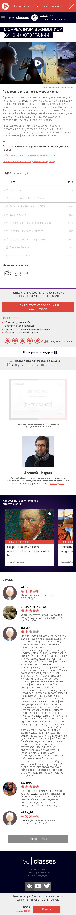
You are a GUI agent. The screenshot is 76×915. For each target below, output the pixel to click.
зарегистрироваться (53, 19)
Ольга (26, 628)
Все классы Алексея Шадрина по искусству (29, 161)
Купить (46, 909)
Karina (26, 783)
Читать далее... (57, 483)
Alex (24, 587)
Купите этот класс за (37, 307)
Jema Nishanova (33, 607)
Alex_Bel (28, 812)
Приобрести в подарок (38, 352)
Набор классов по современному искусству (29, 155)
